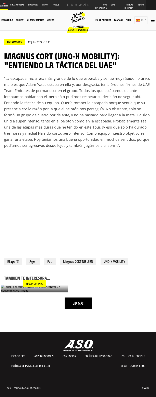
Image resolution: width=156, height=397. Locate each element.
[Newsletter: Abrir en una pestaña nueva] (89, 5)
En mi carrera (103, 20)
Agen (33, 261)
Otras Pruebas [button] (17, 4)
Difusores (33, 4)
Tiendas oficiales (129, 6)
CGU (9, 388)
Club (128, 20)
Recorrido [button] (7, 20)
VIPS (113, 4)
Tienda (140, 4)
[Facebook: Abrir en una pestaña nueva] (67, 5)
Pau (49, 261)
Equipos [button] (20, 20)
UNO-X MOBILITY (114, 261)
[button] (140, 20)
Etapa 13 (13, 261)
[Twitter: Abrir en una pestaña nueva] (72, 5)
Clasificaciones (35, 20)
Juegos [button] (56, 4)
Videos (50, 20)
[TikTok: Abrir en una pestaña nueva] (80, 5)
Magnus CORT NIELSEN (78, 261)
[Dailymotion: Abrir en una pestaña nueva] (84, 5)
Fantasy (118, 20)
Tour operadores (101, 6)
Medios (45, 4)
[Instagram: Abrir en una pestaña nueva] (76, 5)
